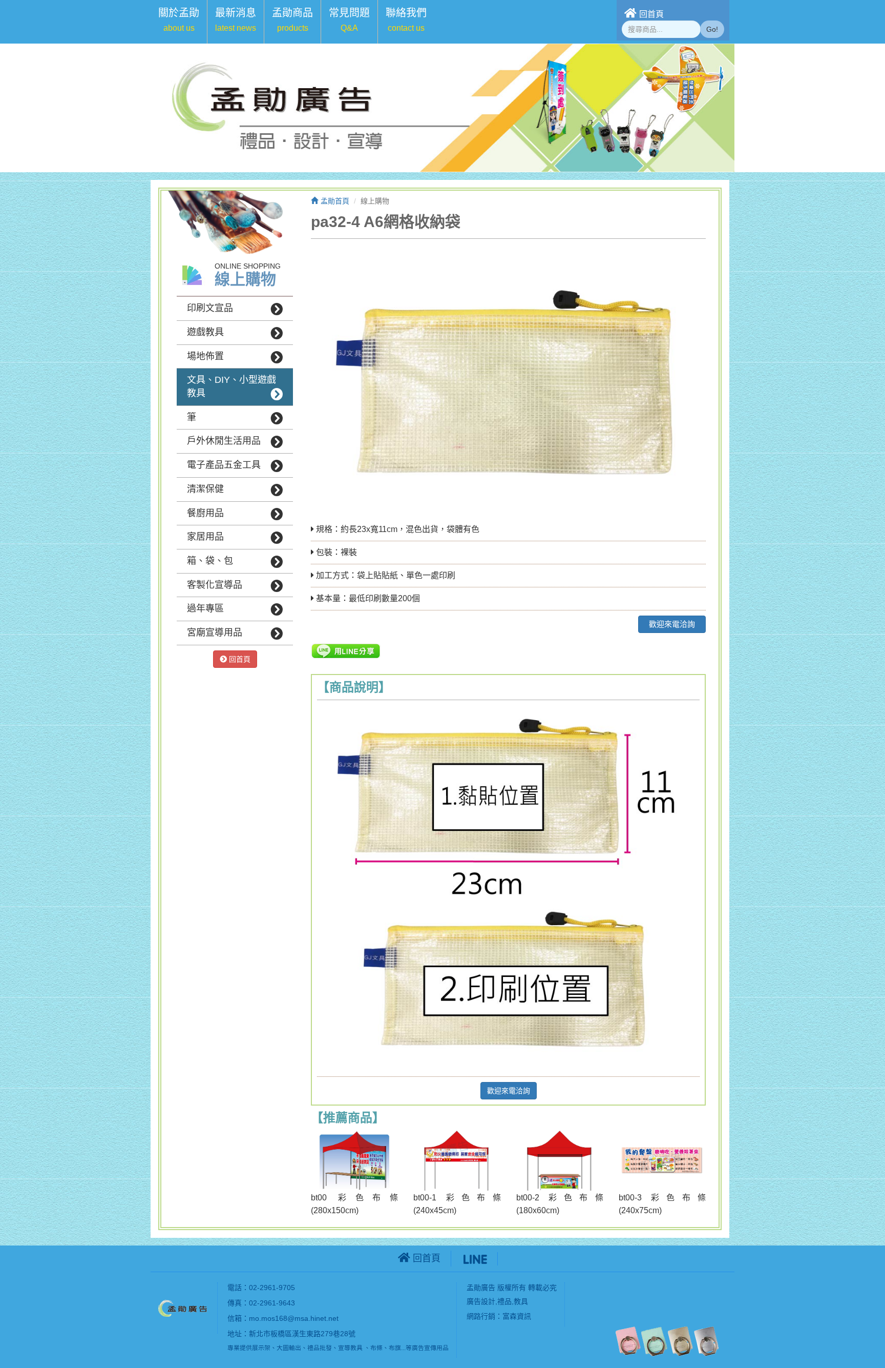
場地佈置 (205, 356)
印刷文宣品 (210, 308)
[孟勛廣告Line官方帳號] (475, 1258)
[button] (179, 22)
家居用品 (205, 537)
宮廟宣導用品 (214, 632)
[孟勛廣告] (183, 1307)
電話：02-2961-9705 (261, 1287)
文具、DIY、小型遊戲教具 (231, 386)
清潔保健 (205, 489)
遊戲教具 (205, 332)
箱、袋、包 (210, 561)
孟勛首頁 (335, 201)
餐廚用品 (205, 513)
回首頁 (651, 14)
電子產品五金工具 (224, 465)
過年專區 (205, 608)
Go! (712, 29)
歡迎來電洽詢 (672, 624)
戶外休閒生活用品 (224, 441)
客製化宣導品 (214, 585)
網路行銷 (481, 1316)
